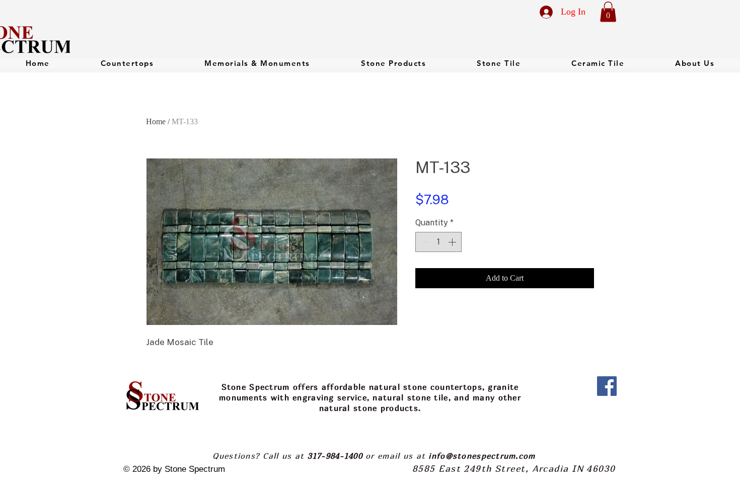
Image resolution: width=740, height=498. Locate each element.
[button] (608, 12)
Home (156, 121)
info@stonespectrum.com (481, 456)
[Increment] (453, 242)
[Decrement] (424, 242)
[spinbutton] (438, 242)
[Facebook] (607, 386)
